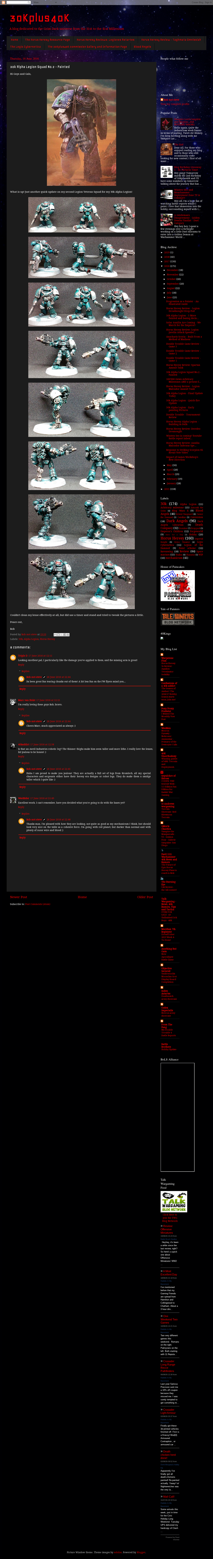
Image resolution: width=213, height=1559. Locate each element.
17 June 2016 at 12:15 (48, 700)
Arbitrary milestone (172, 507)
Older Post (145, 897)
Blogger (141, 1552)
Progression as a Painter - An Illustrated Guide (182, 302)
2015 (167, 489)
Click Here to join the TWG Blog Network (170, 1217)
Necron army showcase (168, 1014)
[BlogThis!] (58, 634)
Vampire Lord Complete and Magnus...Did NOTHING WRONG (187, 122)
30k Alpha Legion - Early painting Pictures (180, 408)
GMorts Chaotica (166, 827)
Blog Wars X (180, 510)
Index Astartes (165, 992)
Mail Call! (168, 1496)
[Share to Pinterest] (68, 634)
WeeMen (166, 728)
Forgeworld (196, 531)
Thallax (178, 555)
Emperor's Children (172, 531)
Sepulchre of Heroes (168, 777)
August (171, 288)
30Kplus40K (39, 17)
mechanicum (174, 557)
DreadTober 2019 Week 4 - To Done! (168, 937)
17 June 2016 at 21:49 (42, 798)
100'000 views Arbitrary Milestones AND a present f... (183, 380)
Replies (25, 671)
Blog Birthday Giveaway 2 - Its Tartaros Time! (187, 168)
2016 (167, 266)
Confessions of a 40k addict (169, 684)
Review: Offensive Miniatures (167, 1229)
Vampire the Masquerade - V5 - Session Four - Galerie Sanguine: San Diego (168, 838)
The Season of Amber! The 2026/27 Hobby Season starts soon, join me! (169, 694)
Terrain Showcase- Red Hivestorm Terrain (168, 813)
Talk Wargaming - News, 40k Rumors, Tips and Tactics (168, 904)
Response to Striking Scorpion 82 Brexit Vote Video (184, 451)
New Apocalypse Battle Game (167, 957)
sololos (118, 1552)
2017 (167, 261)
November (173, 274)
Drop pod (195, 528)
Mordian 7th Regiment (168, 930)
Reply (21, 664)
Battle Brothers (166, 1045)
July (169, 292)
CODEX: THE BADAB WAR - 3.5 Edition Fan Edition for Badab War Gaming (168, 788)
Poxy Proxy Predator (167, 709)
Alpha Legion (31, 639)
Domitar (183, 528)
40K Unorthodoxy (168, 754)
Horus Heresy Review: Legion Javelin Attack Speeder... (182, 331)
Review (184, 551)
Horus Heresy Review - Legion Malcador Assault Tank (183, 387)
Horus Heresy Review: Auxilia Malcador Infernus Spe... (183, 444)
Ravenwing (167, 551)
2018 (167, 257)
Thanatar (190, 555)
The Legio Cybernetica (25, 46)
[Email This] (55, 634)
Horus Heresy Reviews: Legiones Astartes (105, 39)
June (170, 297)
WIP (201, 554)
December (173, 270)
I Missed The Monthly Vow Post (168, 716)
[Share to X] (61, 634)
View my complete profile (175, 104)
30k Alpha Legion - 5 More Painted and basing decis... (182, 317)
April (170, 469)
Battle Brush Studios (169, 1239)
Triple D (22, 655)
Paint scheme (187, 548)
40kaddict (23, 744)
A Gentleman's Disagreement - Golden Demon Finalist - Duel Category (187, 219)
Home (14, 39)
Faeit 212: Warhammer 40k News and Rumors (169, 858)
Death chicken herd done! (168, 1455)
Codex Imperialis (167, 1009)
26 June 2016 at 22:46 (59, 819)
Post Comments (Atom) (37, 904)
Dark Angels (177, 521)
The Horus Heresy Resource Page (47, 39)
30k (21, 639)
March (171, 474)
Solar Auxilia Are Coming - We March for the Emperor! (183, 324)
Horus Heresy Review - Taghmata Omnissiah (171, 39)
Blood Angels (142, 46)
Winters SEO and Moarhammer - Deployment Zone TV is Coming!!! (187, 193)
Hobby (193, 534)
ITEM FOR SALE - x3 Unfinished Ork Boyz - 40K (169, 916)
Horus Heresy (47, 639)
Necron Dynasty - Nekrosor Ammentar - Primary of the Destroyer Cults (169, 737)
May (169, 465)
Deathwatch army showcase (169, 997)
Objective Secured (166, 969)
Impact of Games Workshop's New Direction (182, 458)
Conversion (197, 517)
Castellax (182, 517)
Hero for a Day (174, 535)
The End (178, 144)
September (173, 283)
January (172, 483)
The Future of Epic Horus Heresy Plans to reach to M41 (169, 869)
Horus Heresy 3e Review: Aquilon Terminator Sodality (168, 669)
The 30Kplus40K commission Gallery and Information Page (87, 46)
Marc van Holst (26, 700)
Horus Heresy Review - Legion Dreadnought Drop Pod (183, 309)
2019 (167, 252)
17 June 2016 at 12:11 (40, 655)
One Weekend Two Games (169, 1319)
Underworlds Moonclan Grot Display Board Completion (169, 977)
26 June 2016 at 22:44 (59, 677)
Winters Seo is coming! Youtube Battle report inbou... (184, 437)
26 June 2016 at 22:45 (59, 769)
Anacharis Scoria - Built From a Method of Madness (184, 338)
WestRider (23, 798)
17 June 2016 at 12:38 (42, 744)
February (172, 479)
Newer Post (18, 897)
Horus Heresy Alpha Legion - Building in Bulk (182, 423)
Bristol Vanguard (184, 514)
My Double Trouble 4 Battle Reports (168, 1033)
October (171, 279)
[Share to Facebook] (64, 634)
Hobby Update (168, 1049)
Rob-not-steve (34, 677)
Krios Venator (182, 542)
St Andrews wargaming (167, 805)
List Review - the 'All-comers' (169, 888)
